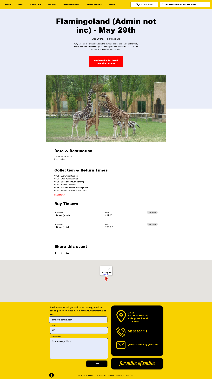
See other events (106, 63)
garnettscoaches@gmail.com (143, 344)
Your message (56, 336)
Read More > (59, 195)
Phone (53, 325)
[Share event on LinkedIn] (67, 253)
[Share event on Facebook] (55, 253)
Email (52, 314)
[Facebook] (51, 375)
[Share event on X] (61, 253)
